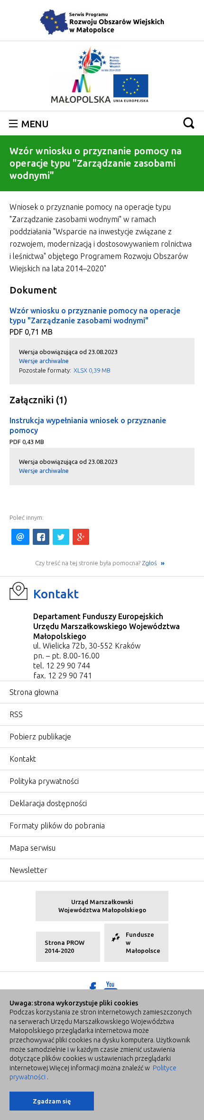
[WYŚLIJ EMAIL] (20, 537)
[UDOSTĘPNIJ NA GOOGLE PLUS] (81, 537)
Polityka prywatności (44, 781)
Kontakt (56, 594)
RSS (16, 714)
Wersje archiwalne (44, 360)
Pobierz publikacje (40, 736)
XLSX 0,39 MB (92, 370)
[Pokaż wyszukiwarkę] (189, 123)
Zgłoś (150, 563)
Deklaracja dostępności (48, 803)
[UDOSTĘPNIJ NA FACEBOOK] (41, 537)
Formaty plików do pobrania (57, 825)
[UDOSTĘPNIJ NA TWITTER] (61, 537)
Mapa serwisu (32, 848)
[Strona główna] (102, 22)
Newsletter (28, 870)
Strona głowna (33, 692)
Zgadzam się (52, 1101)
